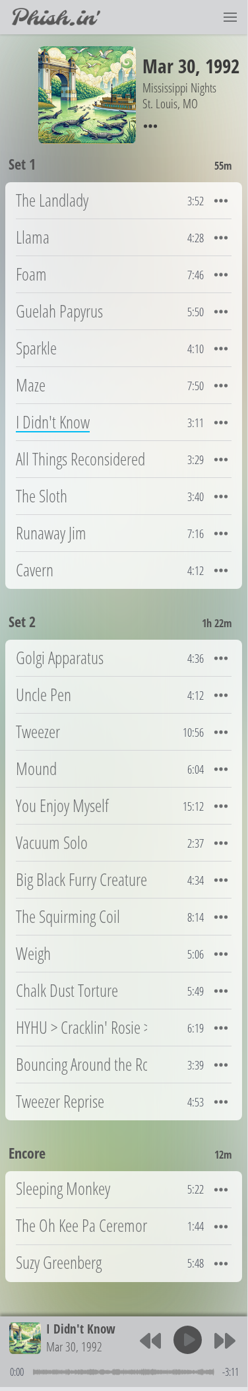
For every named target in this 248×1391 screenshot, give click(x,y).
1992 (222, 66)
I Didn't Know (80, 1329)
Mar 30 (168, 66)
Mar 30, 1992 (74, 1346)
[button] (230, 17)
